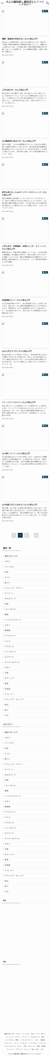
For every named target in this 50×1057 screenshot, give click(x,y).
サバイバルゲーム (12, 662)
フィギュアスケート (13, 620)
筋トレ (7, 583)
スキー (7, 625)
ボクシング (9, 678)
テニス (7, 577)
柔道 (6, 684)
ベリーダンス (10, 652)
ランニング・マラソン (14, 588)
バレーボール (10, 609)
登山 (6, 705)
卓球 (6, 604)
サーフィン (9, 593)
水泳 (6, 572)
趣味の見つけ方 (11, 556)
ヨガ (6, 715)
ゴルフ (7, 561)
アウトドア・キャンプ (14, 699)
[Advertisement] (25, 931)
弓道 (6, 673)
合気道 (7, 689)
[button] (47, 3)
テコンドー (9, 694)
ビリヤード (9, 657)
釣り (6, 710)
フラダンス (9, 646)
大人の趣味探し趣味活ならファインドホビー (25, 3)
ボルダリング (10, 599)
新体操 (7, 630)
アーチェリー (10, 636)
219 (36, 535)
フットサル (9, 567)
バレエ (7, 641)
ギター (7, 668)
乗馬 (6, 615)
